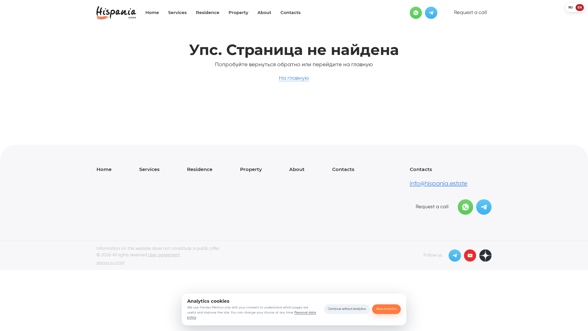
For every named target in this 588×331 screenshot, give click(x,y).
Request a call (470, 12)
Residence (207, 12)
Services (177, 12)
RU (570, 7)
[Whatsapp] (416, 13)
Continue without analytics (347, 309)
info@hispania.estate (438, 184)
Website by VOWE (110, 263)
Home (152, 12)
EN (580, 7)
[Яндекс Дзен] (485, 255)
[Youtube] (470, 255)
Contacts (290, 12)
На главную (294, 78)
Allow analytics (386, 309)
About (264, 12)
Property (238, 12)
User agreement (164, 255)
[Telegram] (431, 13)
